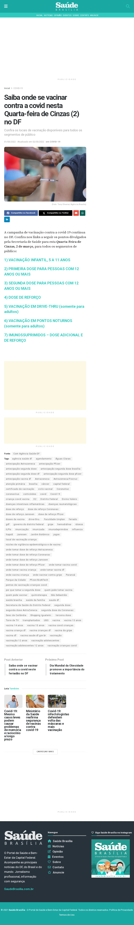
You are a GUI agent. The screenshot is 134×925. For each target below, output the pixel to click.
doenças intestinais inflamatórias (25, 504)
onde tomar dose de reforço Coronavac (28, 555)
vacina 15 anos (35, 625)
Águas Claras (63, 459)
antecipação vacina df (18, 479)
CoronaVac (63, 489)
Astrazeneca (42, 479)
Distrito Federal (49, 499)
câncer (45, 484)
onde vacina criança (17, 575)
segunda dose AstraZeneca (21, 610)
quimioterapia (39, 595)
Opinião (58, 15)
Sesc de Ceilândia (16, 615)
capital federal (61, 484)
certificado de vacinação (20, 489)
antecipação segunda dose (21, 469)
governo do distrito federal (29, 524)
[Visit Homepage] (66, 6)
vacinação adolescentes (45, 640)
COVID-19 (18, 88)
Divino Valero (69, 499)
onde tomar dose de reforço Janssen (27, 560)
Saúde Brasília (62, 841)
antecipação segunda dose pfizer (62, 474)
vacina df (11, 635)
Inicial (39, 15)
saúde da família (35, 600)
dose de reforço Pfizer (51, 514)
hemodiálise (64, 524)
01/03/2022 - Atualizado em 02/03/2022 (24, 141)
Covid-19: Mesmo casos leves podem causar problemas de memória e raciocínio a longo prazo (12, 725)
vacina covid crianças (61, 625)
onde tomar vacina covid (63, 565)
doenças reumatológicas (63, 504)
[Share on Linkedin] (7, 219)
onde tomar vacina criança (21, 570)
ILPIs (8, 529)
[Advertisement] (67, 47)
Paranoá (70, 575)
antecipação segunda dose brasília (60, 469)
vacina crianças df (40, 630)
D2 (35, 499)
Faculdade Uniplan (54, 519)
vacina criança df (16, 630)
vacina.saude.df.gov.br (33, 635)
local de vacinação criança (21, 539)
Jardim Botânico (40, 534)
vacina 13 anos (72, 620)
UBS (46, 620)
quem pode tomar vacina (58, 590)
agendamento (43, 459)
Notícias (48, 15)
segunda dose (62, 605)
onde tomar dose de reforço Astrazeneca (29, 549)
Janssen (22, 534)
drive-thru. (34, 519)
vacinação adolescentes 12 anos (25, 645)
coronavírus (12, 494)
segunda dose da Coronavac (57, 610)
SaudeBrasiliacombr (19, 889)
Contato (84, 15)
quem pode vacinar (16, 595)
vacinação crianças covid (62, 645)
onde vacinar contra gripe (47, 575)
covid (43, 494)
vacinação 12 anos (16, 640)
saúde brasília (14, 600)
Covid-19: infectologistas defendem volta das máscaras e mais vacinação (58, 720)
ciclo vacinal (45, 489)
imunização (22, 529)
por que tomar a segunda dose (23, 590)
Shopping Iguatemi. (41, 615)
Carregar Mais (45, 751)
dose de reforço (15, 509)
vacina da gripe (63, 630)
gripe (50, 524)
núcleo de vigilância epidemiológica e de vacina (33, 544)
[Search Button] (128, 6)
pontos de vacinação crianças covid (26, 585)
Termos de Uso (67, 915)
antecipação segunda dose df (23, 474)
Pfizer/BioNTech (39, 580)
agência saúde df (22, 459)
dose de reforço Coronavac (43, 509)
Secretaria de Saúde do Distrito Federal (28, 605)
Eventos (67, 15)
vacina (56, 620)
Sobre (76, 15)
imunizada (38, 529)
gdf (8, 524)
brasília (33, 484)
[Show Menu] (6, 6)
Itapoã (9, 534)
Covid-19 (55, 494)
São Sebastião (59, 595)
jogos (56, 534)
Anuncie (94, 15)
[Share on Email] (76, 213)
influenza (77, 529)
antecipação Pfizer (49, 464)
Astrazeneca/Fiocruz (65, 479)
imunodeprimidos (58, 529)
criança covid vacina (17, 499)
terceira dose (63, 615)
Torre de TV (12, 620)
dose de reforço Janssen (20, 514)
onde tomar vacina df (52, 570)
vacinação (56, 635)
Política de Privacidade (121, 910)
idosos (79, 524)
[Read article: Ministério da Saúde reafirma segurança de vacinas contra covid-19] (35, 701)
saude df (54, 600)
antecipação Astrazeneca (20, 464)
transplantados (31, 620)
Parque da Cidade (16, 580)
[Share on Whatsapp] (82, 213)
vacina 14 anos (14, 625)
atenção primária (15, 484)
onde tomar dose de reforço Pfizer (25, 565)
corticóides (29, 494)
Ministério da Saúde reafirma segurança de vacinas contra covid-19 (33, 720)
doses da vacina (15, 519)
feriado (73, 519)
